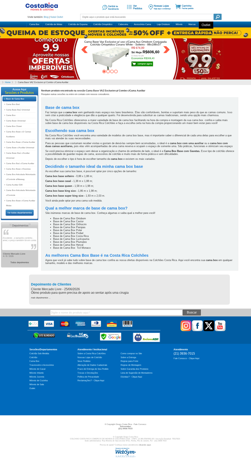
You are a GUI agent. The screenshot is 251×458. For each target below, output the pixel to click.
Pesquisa (218, 17)
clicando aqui (145, 445)
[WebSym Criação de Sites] (125, 457)
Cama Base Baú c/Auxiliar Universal (18, 155)
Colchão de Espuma (77, 24)
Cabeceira (123, 24)
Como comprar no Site (131, 353)
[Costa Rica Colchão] (41, 11)
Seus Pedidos (84, 361)
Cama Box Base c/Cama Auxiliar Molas (20, 203)
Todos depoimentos (19, 262)
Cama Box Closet (14, 126)
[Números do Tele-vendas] (160, 12)
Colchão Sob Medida (39, 353)
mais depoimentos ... (41, 297)
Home (8, 82)
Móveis (179, 24)
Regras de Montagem (131, 365)
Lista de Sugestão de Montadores (137, 373)
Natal (53, 17)
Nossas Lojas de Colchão (89, 357)
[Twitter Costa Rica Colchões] (208, 330)
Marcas (192, 24)
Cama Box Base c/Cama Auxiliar (20, 142)
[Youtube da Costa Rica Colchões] (220, 330)
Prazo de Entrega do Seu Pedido (92, 369)
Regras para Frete (129, 361)
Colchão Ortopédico (102, 24)
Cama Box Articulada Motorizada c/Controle (20, 192)
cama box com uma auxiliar (187, 143)
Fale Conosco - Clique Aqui (186, 358)
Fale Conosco (140, 424)
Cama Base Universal (15, 121)
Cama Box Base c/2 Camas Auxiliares (18, 134)
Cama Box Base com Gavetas (181, 151)
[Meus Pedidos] (134, 12)
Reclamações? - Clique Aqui (90, 380)
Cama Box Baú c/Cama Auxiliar (20, 163)
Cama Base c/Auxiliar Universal (20, 147)
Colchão (33, 357)
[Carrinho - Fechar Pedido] (185, 12)
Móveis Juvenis (36, 377)
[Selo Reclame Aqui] (146, 337)
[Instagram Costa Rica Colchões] (186, 330)
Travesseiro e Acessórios (41, 365)
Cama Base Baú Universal (18, 110)
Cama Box (34, 24)
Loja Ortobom (163, 24)
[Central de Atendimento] (110, 12)
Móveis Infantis (36, 373)
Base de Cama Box (15, 99)
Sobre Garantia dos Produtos (134, 369)
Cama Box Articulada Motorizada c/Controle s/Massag (20, 176)
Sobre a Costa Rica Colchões (91, 353)
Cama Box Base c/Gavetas (18, 169)
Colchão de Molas (53, 24)
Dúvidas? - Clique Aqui (131, 377)
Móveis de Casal (37, 369)
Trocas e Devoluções (87, 373)
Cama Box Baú (13, 104)
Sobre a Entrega (128, 357)
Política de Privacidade (88, 377)
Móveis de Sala (36, 384)
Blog (46, 17)
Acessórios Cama (142, 24)
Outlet (60, 17)
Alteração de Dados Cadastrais (92, 365)
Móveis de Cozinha (38, 380)
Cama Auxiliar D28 (14, 185)
